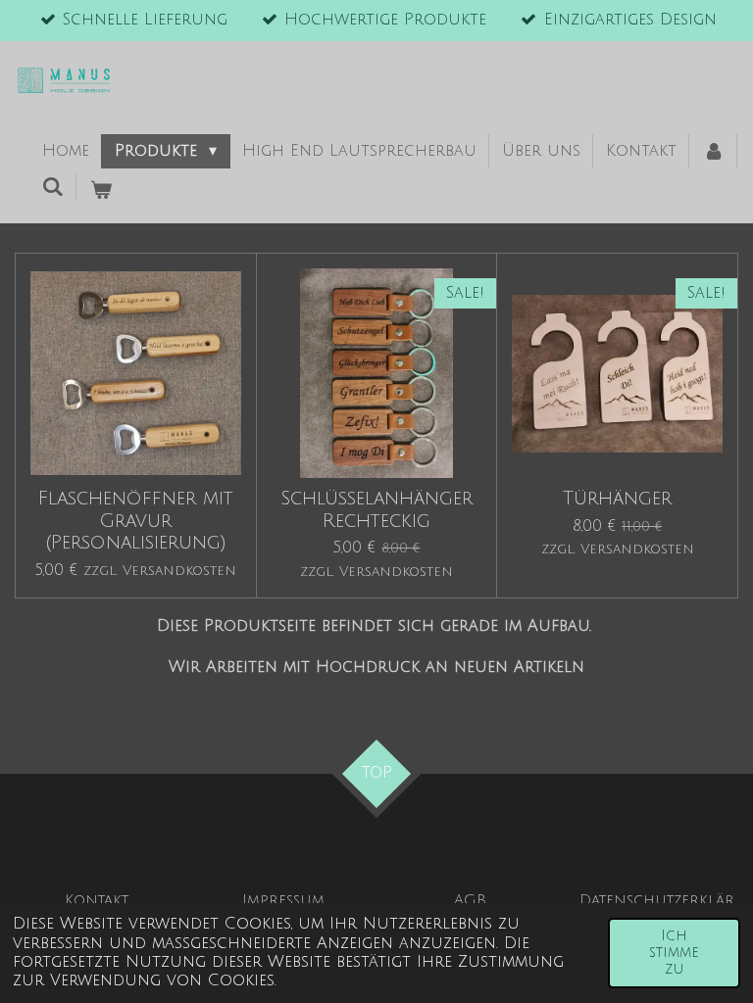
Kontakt (96, 900)
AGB (470, 900)
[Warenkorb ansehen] (100, 191)
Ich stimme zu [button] (674, 953)
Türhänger (617, 498)
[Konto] (712, 151)
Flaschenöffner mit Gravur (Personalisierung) (135, 520)
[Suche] (52, 187)
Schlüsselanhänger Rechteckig (376, 509)
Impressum (283, 900)
